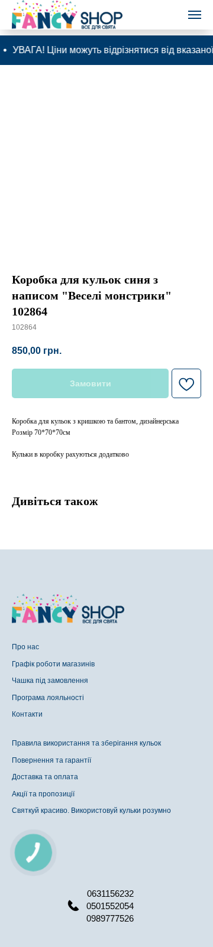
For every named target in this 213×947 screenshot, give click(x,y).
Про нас (25, 647)
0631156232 (110, 894)
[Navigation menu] (194, 15)
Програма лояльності (48, 698)
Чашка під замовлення (50, 680)
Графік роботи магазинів (53, 664)
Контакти (27, 714)
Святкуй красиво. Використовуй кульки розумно (91, 810)
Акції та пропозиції (43, 794)
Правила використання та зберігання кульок (86, 743)
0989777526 (110, 918)
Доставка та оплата (45, 777)
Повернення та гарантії (51, 760)
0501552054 (110, 906)
